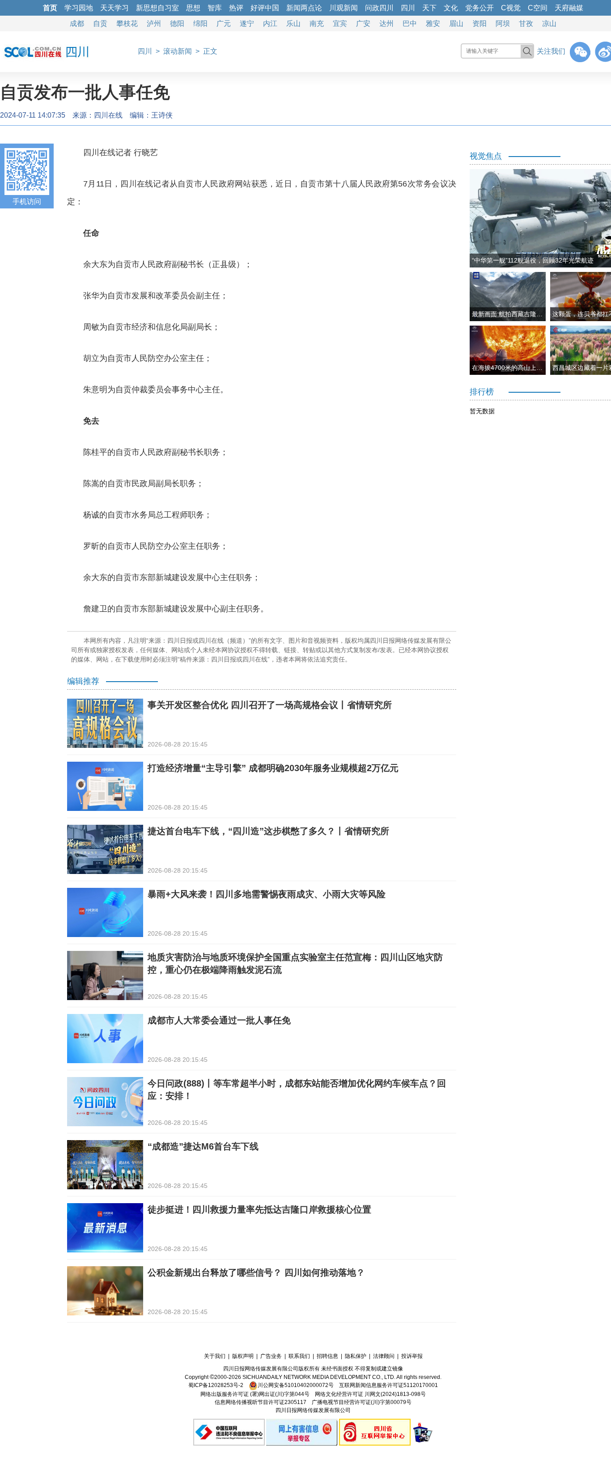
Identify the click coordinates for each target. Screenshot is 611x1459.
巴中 (410, 23)
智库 (215, 8)
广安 (363, 23)
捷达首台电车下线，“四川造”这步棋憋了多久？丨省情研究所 (268, 831)
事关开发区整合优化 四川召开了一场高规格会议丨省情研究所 (270, 705)
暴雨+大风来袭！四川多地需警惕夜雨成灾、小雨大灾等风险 (267, 894)
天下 (429, 8)
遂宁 (247, 23)
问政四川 (379, 8)
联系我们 (299, 1356)
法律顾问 (384, 1356)
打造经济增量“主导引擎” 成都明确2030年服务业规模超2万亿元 (273, 768)
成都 (77, 23)
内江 (270, 23)
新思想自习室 (157, 8)
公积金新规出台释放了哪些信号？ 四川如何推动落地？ (256, 1272)
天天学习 (114, 8)
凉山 (549, 23)
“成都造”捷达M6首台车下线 (203, 1146)
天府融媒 (569, 8)
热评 (236, 8)
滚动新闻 (177, 51)
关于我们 (214, 1356)
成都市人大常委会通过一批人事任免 (219, 1020)
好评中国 (264, 8)
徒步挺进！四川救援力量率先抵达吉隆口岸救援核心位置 (259, 1209)
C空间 (537, 8)
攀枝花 (127, 23)
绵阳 (200, 23)
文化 (451, 8)
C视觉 (511, 8)
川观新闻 (343, 8)
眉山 (456, 23)
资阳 (479, 23)
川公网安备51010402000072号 (296, 1385)
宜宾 (340, 23)
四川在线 (108, 115)
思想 (193, 8)
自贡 (100, 23)
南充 (317, 23)
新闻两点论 (304, 8)
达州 (386, 23)
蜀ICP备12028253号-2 (215, 1385)
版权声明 (243, 1356)
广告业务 (271, 1356)
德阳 (177, 23)
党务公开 (479, 8)
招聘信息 (327, 1356)
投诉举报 (412, 1356)
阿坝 (503, 23)
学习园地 (78, 8)
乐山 (293, 23)
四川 (408, 8)
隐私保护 (355, 1356)
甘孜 (526, 23)
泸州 (154, 23)
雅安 (433, 23)
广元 (223, 23)
